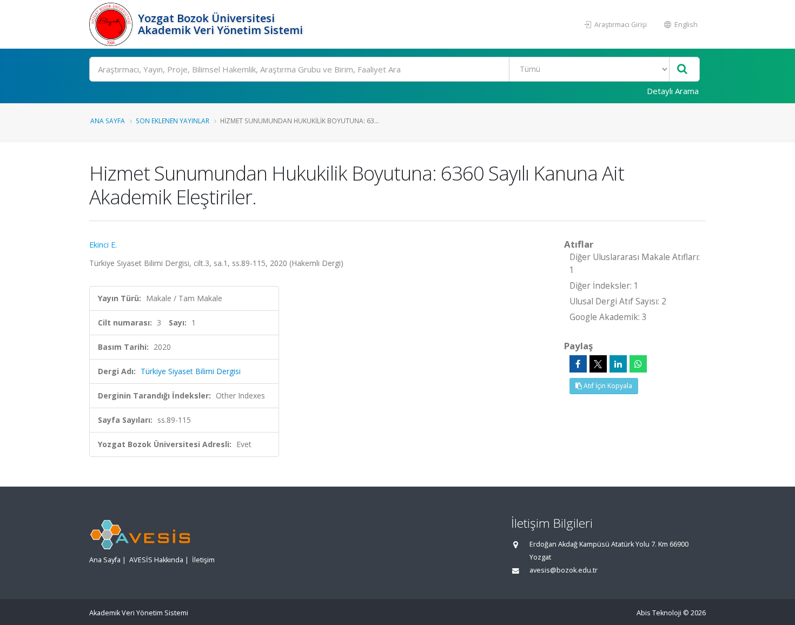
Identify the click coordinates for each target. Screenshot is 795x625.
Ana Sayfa (107, 120)
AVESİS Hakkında (156, 559)
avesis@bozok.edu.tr (563, 570)
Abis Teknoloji (659, 612)
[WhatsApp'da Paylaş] (638, 364)
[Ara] (682, 69)
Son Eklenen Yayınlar (172, 120)
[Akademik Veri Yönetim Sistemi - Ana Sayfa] (112, 24)
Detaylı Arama (673, 90)
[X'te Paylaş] (598, 364)
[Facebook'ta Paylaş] (578, 364)
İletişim (203, 559)
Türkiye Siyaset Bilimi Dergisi (191, 371)
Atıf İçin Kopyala (607, 385)
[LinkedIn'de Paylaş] (618, 364)
